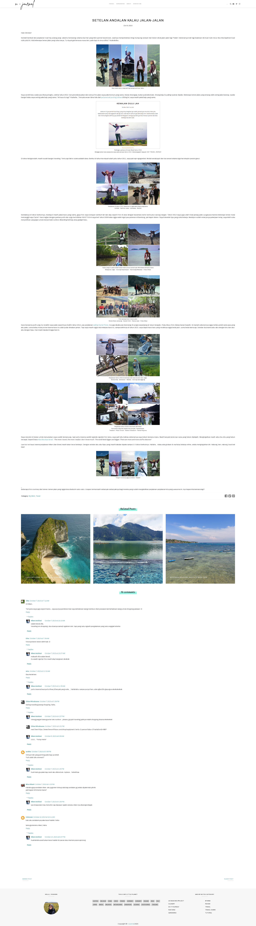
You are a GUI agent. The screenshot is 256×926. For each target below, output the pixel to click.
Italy (158, 901)
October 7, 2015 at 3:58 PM (41, 751)
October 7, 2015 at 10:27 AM (55, 653)
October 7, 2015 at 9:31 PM (54, 726)
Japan (95, 904)
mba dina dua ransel (45, 439)
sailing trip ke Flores (100, 325)
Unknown (29, 817)
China (110, 901)
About (129, 3)
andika (28, 751)
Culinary (171, 904)
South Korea (146, 904)
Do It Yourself (173, 907)
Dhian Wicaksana (32, 701)
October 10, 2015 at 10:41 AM (44, 817)
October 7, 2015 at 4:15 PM (44, 784)
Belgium (103, 901)
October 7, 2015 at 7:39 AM (39, 638)
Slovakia (136, 904)
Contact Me (137, 3)
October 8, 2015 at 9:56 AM (54, 736)
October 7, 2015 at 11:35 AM (55, 686)
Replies (30, 617)
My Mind (32, 496)
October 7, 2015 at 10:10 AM (55, 620)
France (122, 901)
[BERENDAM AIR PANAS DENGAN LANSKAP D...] (128, 549)
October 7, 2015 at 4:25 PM (54, 769)
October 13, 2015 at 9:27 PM (55, 837)
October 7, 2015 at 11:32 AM (40, 671)
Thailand (155, 904)
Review (207, 904)
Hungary (138, 901)
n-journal (130, 924)
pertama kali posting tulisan (111, 97)
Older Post (229, 879)
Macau (101, 904)
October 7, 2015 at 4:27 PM (54, 716)
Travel (111, 3)
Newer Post (27, 879)
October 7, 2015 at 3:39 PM (49, 701)
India (152, 901)
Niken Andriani (36, 620)
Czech (116, 901)
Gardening (120, 3)
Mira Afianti (30, 784)
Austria (95, 901)
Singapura (128, 904)
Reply (28, 612)
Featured (171, 910)
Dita (27, 638)
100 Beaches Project (176, 901)
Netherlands (118, 904)
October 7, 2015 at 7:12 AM (39, 601)
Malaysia (108, 904)
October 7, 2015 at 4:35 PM (54, 802)
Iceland (146, 901)
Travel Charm (210, 910)
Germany (130, 901)
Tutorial (208, 913)
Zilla (27, 601)
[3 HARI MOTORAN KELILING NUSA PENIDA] (55, 549)
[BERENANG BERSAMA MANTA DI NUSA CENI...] (200, 549)
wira (27, 671)
